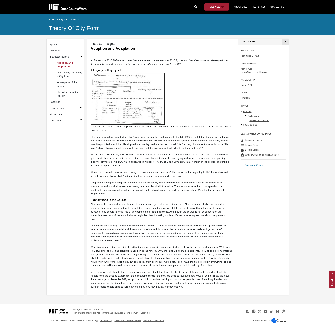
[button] (254, 165)
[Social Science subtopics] (242, 125)
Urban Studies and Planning (254, 72)
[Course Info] (285, 42)
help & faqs (259, 7)
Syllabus (54, 44)
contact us (277, 7)
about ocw (240, 7)
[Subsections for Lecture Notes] (81, 108)
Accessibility (106, 320)
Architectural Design (259, 120)
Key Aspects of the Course (67, 84)
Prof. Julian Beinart (250, 56)
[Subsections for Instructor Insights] (81, 56)
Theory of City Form (74, 28)
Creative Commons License (128, 320)
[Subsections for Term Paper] (81, 120)
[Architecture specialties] (246, 116)
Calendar (55, 50)
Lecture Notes (57, 108)
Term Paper (56, 120)
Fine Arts (247, 111)
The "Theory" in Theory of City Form (69, 74)
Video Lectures (58, 114)
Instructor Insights (59, 56)
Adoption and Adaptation (65, 64)
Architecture (246, 69)
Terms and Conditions (153, 320)
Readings (55, 101)
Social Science (250, 125)
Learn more (146, 313)
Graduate (245, 98)
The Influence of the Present (68, 94)
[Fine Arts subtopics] (242, 111)
